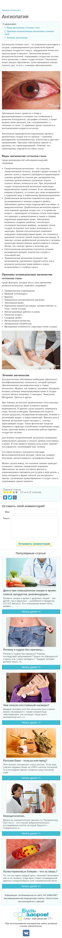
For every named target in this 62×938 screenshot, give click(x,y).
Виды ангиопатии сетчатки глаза (23, 27)
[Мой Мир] (15, 497)
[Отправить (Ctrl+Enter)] (36, 544)
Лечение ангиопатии (17, 37)
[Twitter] (10, 497)
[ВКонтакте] (5, 497)
